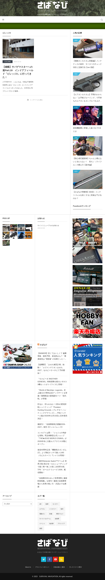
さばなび (43, 345)
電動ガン (42, 514)
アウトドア (61, 523)
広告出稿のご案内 (59, 567)
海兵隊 (51, 523)
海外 (62, 509)
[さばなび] (52, 6)
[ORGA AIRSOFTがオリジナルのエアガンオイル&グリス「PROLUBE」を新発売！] (28, 235)
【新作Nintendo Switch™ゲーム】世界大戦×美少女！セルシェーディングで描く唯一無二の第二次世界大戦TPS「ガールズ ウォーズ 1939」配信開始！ (52, 467)
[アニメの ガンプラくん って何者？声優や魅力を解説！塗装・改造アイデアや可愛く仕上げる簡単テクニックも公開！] (6, 242)
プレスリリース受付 (75, 567)
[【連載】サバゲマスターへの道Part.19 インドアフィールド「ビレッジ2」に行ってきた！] (18, 48)
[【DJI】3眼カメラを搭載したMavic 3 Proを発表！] (21, 227)
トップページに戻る (36, 100)
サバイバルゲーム (45, 518)
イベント (42, 523)
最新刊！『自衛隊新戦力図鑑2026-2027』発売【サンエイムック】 (52, 425)
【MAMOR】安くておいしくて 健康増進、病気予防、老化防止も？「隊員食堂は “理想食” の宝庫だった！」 (52, 356)
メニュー (3, 19)
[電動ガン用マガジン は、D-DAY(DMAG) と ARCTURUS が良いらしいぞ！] (6, 235)
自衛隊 (57, 518)
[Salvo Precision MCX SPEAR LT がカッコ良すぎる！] (13, 227)
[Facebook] (49, 559)
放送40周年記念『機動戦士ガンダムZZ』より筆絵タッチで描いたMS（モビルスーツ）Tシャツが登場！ (52, 453)
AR (40, 504)
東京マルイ (59, 514)
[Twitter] (43, 559)
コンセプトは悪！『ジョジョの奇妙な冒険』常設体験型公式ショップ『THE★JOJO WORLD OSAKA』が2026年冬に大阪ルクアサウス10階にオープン (52, 438)
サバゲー (55, 504)
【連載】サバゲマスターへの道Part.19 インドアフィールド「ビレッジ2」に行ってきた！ (18, 72)
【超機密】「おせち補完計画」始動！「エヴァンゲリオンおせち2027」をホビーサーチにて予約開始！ (51, 368)
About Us (28, 567)
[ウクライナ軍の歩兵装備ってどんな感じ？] (13, 235)
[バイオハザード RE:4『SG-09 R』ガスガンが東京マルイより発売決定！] (6, 227)
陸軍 (47, 504)
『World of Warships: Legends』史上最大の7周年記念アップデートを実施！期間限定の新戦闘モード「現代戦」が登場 (52, 394)
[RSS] (61, 559)
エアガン (42, 509)
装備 (50, 514)
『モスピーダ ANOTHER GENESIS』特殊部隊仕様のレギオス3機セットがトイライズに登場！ (52, 382)
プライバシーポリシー (42, 567)
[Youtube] (55, 559)
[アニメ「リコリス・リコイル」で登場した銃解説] (28, 227)
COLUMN (7, 61)
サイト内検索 (102, 19)
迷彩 (40, 528)
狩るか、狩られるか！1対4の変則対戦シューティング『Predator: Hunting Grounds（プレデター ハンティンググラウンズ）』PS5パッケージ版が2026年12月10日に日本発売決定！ (52, 411)
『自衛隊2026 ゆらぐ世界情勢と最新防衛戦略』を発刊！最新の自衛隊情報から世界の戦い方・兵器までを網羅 (52, 482)
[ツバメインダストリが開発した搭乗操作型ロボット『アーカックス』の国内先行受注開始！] (21, 235)
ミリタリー (52, 509)
